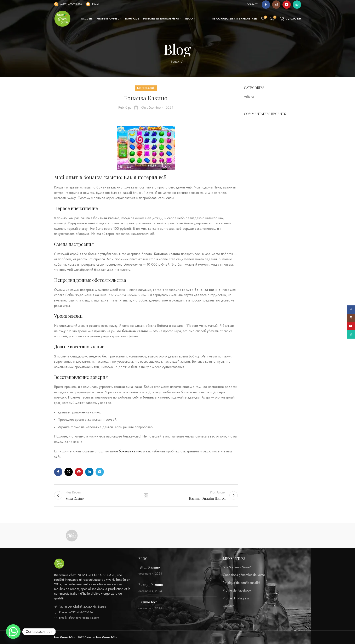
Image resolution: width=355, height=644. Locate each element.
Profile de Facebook (237, 590)
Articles (249, 96)
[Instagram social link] (276, 4)
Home (175, 62)
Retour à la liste (146, 495)
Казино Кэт (147, 602)
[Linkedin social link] (89, 472)
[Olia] (71, 535)
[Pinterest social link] (79, 472)
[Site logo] (62, 18)
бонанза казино (130, 451)
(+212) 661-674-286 (71, 4)
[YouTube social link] (286, 4)
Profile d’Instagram (236, 598)
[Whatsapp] (13, 631)
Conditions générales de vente (244, 575)
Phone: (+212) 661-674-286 (76, 612)
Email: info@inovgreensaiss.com (79, 618)
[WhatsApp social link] (297, 4)
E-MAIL (96, 4)
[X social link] (68, 472)
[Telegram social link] (100, 472)
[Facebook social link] (266, 4)
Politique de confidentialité (241, 583)
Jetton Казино (149, 567)
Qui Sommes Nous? (237, 567)
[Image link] (59, 563)
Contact (228, 606)
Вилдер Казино (150, 584)
